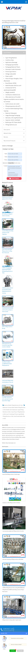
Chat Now (13, 650)
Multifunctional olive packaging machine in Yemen (7, 198)
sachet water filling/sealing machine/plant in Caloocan (7, 381)
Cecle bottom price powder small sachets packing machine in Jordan (7, 310)
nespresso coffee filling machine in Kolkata (11, 502)
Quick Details (7, 52)
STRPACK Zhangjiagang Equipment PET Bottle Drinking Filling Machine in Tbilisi (7, 270)
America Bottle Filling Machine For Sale (13, 405)
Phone (5, 159)
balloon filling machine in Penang (7, 327)
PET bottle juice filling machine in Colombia (7, 215)
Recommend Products (9, 140)
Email (5, 156)
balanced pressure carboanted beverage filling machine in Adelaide (7, 345)
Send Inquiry (15, 178)
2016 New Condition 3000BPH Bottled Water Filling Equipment (7, 364)
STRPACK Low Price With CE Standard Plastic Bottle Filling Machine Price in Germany (7, 291)
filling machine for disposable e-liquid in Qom (11, 620)
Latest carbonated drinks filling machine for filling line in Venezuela (7, 251)
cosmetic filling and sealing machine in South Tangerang (7, 232)
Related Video (7, 133)
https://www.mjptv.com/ (11, 442)
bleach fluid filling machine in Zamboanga (11, 474)
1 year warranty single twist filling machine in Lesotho (13, 531)
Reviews (6, 137)
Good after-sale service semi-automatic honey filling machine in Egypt (7, 399)
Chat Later (20, 650)
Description (7, 129)
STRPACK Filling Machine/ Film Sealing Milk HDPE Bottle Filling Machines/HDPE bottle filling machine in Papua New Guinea (13, 589)
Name (5, 153)
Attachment (5, 163)
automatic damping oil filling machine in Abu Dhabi (12, 559)
